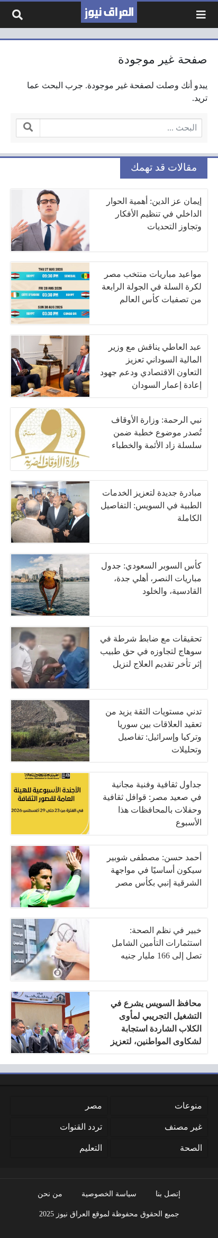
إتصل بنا (168, 1193)
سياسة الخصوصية (109, 1193)
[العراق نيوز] (109, 12)
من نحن (50, 1193)
